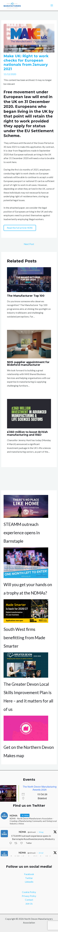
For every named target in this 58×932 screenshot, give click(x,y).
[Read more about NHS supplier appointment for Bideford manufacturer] (29, 343)
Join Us (29, 903)
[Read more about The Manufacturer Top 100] (29, 279)
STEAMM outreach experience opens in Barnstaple (22, 533)
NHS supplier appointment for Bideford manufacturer (28, 363)
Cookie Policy (29, 892)
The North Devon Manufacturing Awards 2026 (40, 788)
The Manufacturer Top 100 (25, 295)
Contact (29, 899)
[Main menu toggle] (52, 5)
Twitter (29, 878)
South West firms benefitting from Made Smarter (24, 637)
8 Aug (41, 832)
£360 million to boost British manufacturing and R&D (27, 433)
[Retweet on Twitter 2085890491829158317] (16, 843)
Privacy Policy (29, 896)
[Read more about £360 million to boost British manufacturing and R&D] (29, 413)
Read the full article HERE (20, 227)
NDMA (22, 831)
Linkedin (29, 881)
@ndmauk (32, 832)
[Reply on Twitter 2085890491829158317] (11, 843)
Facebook (29, 874)
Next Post (29, 244)
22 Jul (41, 853)
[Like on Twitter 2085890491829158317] (22, 843)
